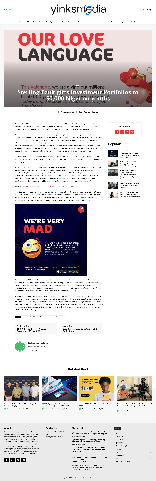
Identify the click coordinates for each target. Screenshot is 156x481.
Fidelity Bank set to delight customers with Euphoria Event (50, 186)
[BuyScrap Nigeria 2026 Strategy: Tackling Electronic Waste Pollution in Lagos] (113, 163)
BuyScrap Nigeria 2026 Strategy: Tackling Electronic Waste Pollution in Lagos (130, 164)
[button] (147, 10)
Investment (26, 317)
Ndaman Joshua (67, 112)
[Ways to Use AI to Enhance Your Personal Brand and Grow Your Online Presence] (113, 194)
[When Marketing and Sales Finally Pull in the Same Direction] (113, 185)
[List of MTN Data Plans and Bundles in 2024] (96, 388)
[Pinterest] (127, 132)
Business (74, 462)
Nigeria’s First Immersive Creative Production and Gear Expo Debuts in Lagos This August (129, 154)
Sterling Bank (38, 317)
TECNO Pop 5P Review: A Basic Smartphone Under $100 (31, 330)
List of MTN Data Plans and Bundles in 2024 (95, 405)
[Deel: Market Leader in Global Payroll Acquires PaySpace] (21, 388)
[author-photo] (5, 409)
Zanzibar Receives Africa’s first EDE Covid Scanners (80, 330)
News (73, 436)
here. (66, 310)
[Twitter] (36, 350)
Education (75, 454)
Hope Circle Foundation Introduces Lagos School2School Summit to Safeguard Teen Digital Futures (129, 174)
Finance (78, 85)
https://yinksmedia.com (36, 346)
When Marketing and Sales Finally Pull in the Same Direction (130, 185)
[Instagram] (32, 350)
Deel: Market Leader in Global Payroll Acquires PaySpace (20, 405)
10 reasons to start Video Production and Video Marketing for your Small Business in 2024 (134, 406)
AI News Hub (75, 469)
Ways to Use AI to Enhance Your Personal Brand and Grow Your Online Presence (130, 194)
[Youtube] (23, 460)
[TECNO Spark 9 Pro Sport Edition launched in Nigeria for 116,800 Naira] (59, 388)
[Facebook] (29, 350)
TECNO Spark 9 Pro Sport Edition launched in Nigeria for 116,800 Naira (57, 405)
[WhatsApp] (132, 132)
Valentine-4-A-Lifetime (55, 317)
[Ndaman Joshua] (20, 346)
